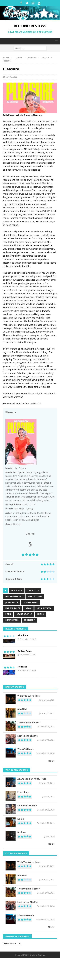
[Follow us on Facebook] (21, 3)
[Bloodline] (9, 638)
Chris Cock (33, 590)
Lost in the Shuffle (27, 735)
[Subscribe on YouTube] (39, 3)
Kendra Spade (31, 602)
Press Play (23, 792)
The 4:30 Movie (25, 749)
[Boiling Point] (9, 654)
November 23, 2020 (28, 670)
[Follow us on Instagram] (33, 3)
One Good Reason (27, 805)
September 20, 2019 (28, 639)
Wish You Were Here (28, 695)
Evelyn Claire (35, 596)
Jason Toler (11, 602)
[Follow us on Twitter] (27, 3)
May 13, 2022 (11, 76)
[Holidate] (9, 670)
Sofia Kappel (11, 620)
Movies (18, 57)
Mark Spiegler (12, 608)
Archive (21, 832)
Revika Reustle (24, 614)
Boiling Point (25, 651)
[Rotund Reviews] (30, 18)
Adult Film (16, 590)
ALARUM (22, 709)
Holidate (22, 666)
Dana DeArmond (13, 596)
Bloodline (23, 635)
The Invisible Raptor (28, 722)
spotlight (29, 620)
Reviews (32, 57)
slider (40, 614)
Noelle (20, 818)
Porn (8, 614)
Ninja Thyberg (44, 608)
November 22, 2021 (28, 655)
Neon (28, 608)
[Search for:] (30, 47)
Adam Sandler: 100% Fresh (31, 778)
